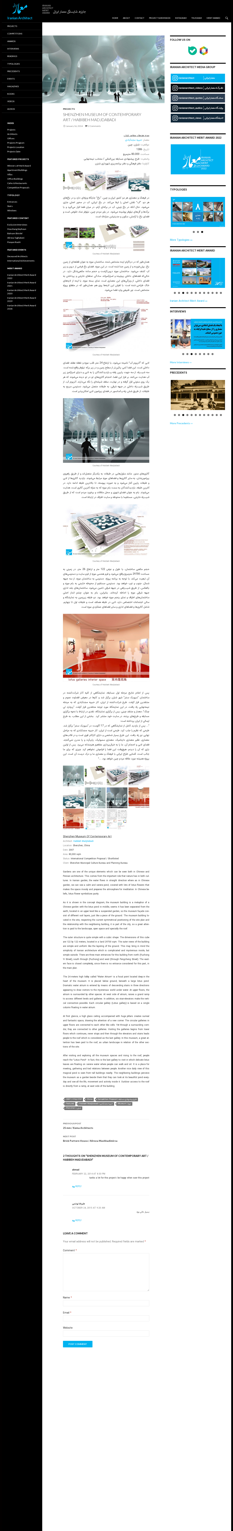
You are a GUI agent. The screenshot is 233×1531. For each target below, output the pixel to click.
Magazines (13, 86)
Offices (11, 138)
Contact (139, 18)
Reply (78, 1186)
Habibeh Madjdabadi (83, 841)
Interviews (13, 48)
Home (115, 18)
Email (67, 1313)
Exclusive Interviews (17, 224)
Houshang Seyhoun (16, 229)
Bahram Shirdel (14, 233)
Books (10, 94)
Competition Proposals (18, 187)
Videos (10, 101)
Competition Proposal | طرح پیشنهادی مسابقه (117, 1099)
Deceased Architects (17, 256)
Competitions (14, 33)
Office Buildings (15, 178)
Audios (11, 109)
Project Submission (159, 18)
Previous (165, 276)
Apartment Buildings (17, 170)
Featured (70, 1103)
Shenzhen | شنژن (73, 1108)
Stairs (10, 206)
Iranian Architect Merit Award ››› (188, 301)
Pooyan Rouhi (14, 242)
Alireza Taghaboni (15, 237)
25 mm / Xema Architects (78, 1125)
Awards (11, 41)
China (89, 1099)
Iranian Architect (19, 18)
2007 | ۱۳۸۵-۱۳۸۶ (74, 1099)
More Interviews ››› (181, 362)
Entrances (12, 201)
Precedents (13, 71)
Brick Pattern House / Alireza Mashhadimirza (90, 1138)
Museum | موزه (124, 1103)
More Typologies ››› (181, 240)
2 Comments (94, 126)
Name (67, 1298)
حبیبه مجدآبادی (133, 140)
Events (11, 79)
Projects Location (15, 147)
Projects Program (15, 142)
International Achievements (21, 260)
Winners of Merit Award (19, 165)
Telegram (196, 18)
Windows (12, 210)
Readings (12, 56)
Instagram (181, 18)
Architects (12, 134)
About (126, 18)
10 (213, 293)
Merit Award (213, 18)
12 (221, 293)
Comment (70, 1251)
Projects (69, 109)
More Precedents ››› (181, 423)
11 (217, 293)
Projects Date (13, 151)
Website (68, 1328)
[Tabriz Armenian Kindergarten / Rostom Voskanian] (198, 395)
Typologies (13, 64)
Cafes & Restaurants (17, 183)
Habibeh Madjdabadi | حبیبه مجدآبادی (96, 1103)
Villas (10, 174)
